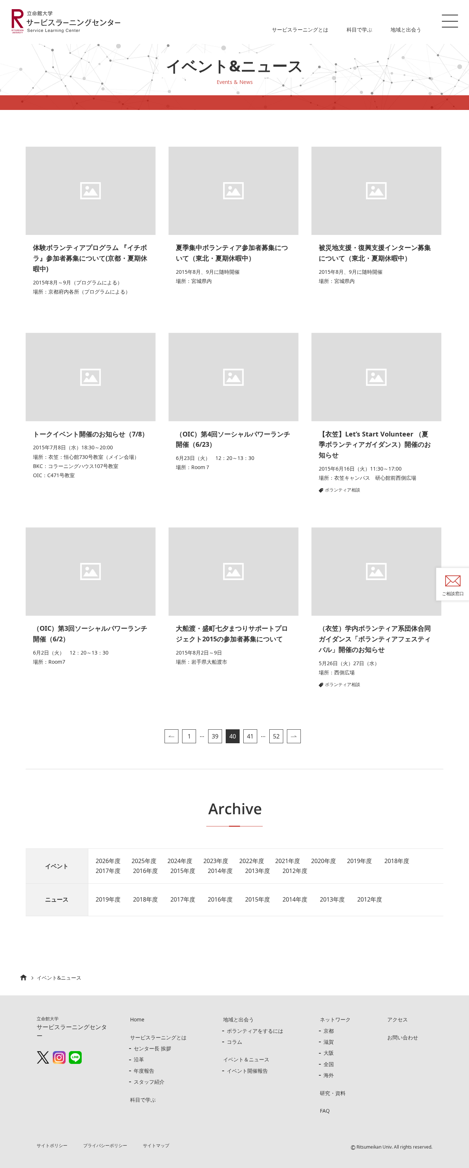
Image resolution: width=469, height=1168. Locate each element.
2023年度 (215, 861)
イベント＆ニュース (246, 1059)
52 (276, 736)
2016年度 (145, 871)
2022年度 (251, 861)
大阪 (329, 1052)
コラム (234, 1041)
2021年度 (287, 861)
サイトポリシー (52, 1145)
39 (215, 736)
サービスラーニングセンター (72, 1028)
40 (232, 736)
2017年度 (108, 871)
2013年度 (257, 871)
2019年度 (359, 861)
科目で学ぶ (359, 29)
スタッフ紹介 (149, 1081)
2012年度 (294, 871)
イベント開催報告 (247, 1070)
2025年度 (144, 861)
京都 (329, 1030)
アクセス (397, 1019)
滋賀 (329, 1041)
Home (137, 1019)
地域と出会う (406, 29)
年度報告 (144, 1070)
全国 (329, 1064)
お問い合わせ (402, 1037)
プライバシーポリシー (105, 1145)
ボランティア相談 (342, 490)
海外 (329, 1075)
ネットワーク (335, 1019)
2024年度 (179, 861)
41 (250, 736)
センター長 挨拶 (152, 1048)
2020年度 (323, 861)
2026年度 (108, 861)
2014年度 (220, 871)
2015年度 (182, 871)
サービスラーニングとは (300, 29)
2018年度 (396, 861)
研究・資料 (333, 1093)
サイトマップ (156, 1145)
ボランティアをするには (255, 1030)
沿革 (139, 1059)
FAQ (325, 1110)
